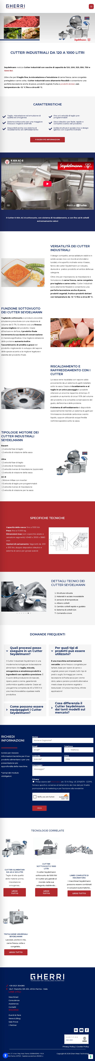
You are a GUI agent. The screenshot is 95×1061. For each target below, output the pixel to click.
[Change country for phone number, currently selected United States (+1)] (67, 749)
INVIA (39, 808)
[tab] (25, 673)
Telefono (68, 746)
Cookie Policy (83, 1047)
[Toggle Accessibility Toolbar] (5, 1056)
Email (35, 746)
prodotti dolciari (67, 84)
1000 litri (8, 71)
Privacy (36, 779)
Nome (35, 737)
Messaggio (38, 765)
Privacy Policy (69, 1047)
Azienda (36, 756)
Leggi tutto (14, 892)
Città (66, 756)
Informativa (56, 782)
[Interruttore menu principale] (91, 6)
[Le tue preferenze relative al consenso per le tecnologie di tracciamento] (90, 1056)
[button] (4, 596)
